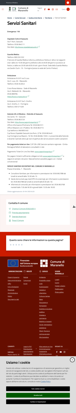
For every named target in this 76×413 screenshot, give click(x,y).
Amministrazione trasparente (44, 350)
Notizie (25, 277)
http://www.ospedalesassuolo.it (26, 47)
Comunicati (27, 280)
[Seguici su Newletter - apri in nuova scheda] (56, 9)
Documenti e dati (13, 299)
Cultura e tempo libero (44, 298)
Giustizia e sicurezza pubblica (45, 310)
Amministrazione (15, 271)
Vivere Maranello (59, 272)
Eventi (57, 283)
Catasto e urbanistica (42, 291)
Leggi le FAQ (27, 346)
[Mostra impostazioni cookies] (74, 206)
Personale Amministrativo (13, 291)
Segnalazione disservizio (27, 355)
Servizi (45, 271)
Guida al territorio (35, 17)
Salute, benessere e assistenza (45, 326)
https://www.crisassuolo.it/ (17, 96)
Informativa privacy (45, 354)
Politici (10, 296)
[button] (68, 9)
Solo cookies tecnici (38, 389)
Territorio (48, 17)
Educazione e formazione (43, 304)
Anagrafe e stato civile (44, 282)
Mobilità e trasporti (45, 321)
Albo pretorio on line (45, 346)
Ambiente (42, 277)
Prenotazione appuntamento (28, 350)
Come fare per (20, 17)
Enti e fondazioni (13, 287)
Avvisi (25, 283)
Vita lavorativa (44, 337)
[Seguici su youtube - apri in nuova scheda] (48, 9)
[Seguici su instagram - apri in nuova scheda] (52, 9)
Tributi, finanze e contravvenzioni (44, 332)
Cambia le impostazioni (38, 402)
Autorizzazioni (43, 287)
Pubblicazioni (59, 289)
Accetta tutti (38, 395)
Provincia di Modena (12, 3)
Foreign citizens (60, 286)
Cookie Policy (45, 381)
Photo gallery (59, 292)
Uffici (9, 283)
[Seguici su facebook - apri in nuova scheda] (44, 9)
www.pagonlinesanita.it (43, 151)
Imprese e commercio (42, 316)
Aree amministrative (14, 280)
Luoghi (57, 279)
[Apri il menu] (3, 9)
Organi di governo (13, 277)
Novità (29, 271)
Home (9, 17)
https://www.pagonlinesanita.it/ (26, 122)
